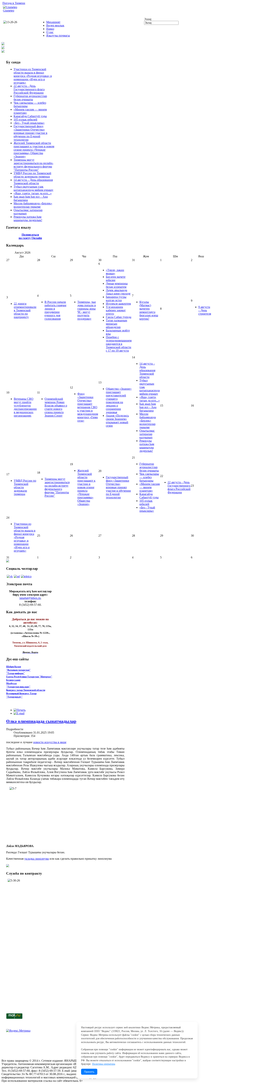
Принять (89, 1071)
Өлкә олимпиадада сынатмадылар (41, 721)
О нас (49, 32)
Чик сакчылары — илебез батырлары (149, 477)
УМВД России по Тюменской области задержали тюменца (32, 175)
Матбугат (11, 683)
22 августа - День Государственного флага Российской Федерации (29, 89)
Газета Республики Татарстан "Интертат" (29, 676)
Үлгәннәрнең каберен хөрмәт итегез (116, 310)
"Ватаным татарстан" (18, 670)
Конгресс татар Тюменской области (25, 690)
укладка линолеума (36, 858)
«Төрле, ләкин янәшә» (115, 271)
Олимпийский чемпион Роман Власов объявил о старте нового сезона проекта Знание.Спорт (56, 407)
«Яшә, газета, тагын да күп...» (33, 193)
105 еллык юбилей (25, 119)
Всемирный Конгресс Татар (21, 693)
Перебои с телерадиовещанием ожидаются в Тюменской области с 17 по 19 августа (119, 344)
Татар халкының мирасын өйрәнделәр (116, 324)
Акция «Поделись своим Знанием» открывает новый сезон (117, 420)
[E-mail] (19, 713)
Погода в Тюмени (13, 3)
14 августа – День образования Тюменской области (33, 181)
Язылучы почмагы (58, 35)
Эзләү (148, 19)
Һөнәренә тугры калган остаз (116, 298)
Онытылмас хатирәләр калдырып (147, 434)
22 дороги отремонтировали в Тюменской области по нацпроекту (25, 310)
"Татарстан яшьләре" (18, 686)
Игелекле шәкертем (118, 303)
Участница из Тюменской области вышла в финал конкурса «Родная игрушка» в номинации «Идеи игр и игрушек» (33, 76)
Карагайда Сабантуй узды (30, 116)
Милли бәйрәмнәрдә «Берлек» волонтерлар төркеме (33, 205)
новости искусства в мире (49, 742)
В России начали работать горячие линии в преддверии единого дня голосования (55, 310)
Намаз (50, 28)
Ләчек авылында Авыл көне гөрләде (118, 292)
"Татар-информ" (15, 673)
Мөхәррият (53, 22)
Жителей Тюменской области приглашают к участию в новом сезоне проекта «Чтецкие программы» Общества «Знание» (34, 149)
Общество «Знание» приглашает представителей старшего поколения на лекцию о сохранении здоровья (119, 400)
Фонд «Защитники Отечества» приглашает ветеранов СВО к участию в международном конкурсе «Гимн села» (87, 407)
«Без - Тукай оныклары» (29, 122)
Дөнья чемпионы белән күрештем (117, 285)
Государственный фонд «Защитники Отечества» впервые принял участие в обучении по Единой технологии (30, 133)
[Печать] (20, 710)
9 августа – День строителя (204, 310)
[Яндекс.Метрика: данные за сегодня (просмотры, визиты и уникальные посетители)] (18, 1030)
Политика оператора (103, 1064)
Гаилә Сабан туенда (118, 317)
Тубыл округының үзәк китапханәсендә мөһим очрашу (33, 188)
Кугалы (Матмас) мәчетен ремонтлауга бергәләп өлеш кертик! (148, 310)
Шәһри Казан (13, 666)
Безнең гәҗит (13, 680)
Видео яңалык (55, 25)
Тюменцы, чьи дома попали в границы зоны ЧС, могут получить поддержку (86, 310)
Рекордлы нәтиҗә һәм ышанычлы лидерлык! (28, 218)
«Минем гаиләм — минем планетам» (149, 487)
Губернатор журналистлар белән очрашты (30, 97)
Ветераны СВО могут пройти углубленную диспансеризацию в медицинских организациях (25, 407)
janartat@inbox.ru (30, 598)
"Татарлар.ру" (14, 696)
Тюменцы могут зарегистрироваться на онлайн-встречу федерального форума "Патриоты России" (33, 164)
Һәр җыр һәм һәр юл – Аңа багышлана (147, 407)
